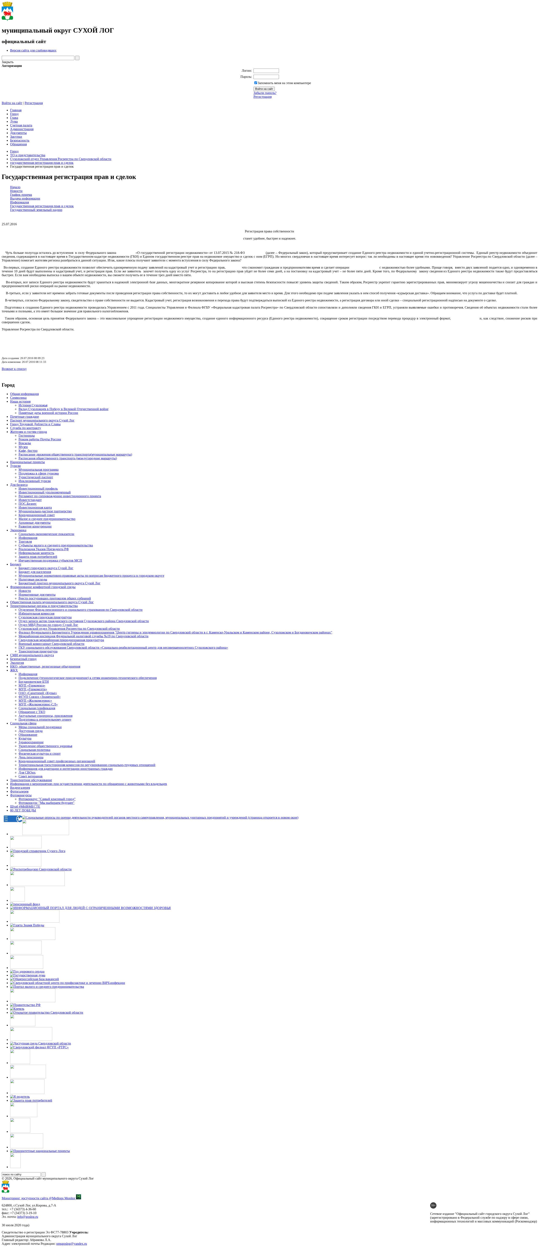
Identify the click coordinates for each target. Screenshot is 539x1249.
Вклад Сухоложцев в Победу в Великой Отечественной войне (63, 409)
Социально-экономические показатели (46, 534)
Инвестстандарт (30, 500)
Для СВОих (27, 772)
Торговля (25, 541)
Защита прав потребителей (38, 556)
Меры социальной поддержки (40, 727)
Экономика (18, 530)
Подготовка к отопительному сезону (45, 719)
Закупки (16, 136)
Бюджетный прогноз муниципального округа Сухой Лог (59, 583)
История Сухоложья (33, 405)
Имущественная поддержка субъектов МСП (50, 560)
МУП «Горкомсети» (33, 689)
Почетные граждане (24, 416)
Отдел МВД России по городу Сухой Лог (48, 625)
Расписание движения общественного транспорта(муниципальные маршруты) (75, 454)
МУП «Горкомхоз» (32, 685)
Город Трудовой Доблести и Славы (35, 424)
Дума (14, 121)
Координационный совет (37, 515)
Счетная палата (21, 125)
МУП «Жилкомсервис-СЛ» (38, 704)
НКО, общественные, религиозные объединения (45, 666)
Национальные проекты (27, 462)
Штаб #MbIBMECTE (25, 806)
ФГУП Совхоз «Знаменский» (40, 697)
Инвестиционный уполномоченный (45, 492)
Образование (28, 734)
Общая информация (24, 394)
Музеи (23, 447)
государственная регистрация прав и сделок (41, 162)
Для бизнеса (19, 485)
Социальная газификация (37, 708)
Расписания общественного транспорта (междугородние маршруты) (68, 458)
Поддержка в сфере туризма (39, 473)
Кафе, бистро (28, 450)
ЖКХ (14, 670)
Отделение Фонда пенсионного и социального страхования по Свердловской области (81, 609)
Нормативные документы (37, 594)
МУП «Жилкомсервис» (35, 700)
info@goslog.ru (27, 1217)
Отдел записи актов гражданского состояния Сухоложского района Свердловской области (84, 621)
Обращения (18, 144)
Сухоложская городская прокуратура (45, 617)
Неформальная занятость (36, 553)
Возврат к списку (14, 369)
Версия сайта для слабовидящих (33, 50)
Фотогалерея (19, 791)
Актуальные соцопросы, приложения (45, 715)
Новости (25, 591)
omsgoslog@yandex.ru (71, 1243)
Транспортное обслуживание (31, 780)
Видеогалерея (20, 787)
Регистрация (262, 96)
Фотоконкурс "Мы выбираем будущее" (47, 803)
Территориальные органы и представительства (44, 606)
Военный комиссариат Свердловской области (51, 644)
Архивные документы (35, 522)
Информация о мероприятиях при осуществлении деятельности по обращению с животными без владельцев (88, 784)
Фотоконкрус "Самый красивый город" (47, 799)
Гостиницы (27, 435)
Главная (15, 110)
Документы (18, 133)
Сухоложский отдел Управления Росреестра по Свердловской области (60, 159)
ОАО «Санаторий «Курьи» (38, 693)
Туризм (15, 466)
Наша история (20, 401)
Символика (18, 397)
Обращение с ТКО (32, 712)
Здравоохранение (31, 742)
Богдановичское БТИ (34, 681)
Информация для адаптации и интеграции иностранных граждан (66, 768)
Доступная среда (31, 731)
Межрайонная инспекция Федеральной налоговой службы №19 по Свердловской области (83, 636)
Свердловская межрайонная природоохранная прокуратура (61, 640)
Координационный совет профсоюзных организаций (57, 761)
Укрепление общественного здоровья (45, 746)
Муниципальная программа (39, 469)
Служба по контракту (25, 428)
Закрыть (7, 62)
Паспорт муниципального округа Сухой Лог (42, 420)
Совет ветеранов (31, 776)
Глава (14, 117)
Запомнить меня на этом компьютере (284, 83)
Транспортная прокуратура (38, 651)
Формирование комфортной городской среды (43, 587)
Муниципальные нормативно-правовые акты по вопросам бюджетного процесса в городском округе (91, 575)
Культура (25, 738)
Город (14, 114)
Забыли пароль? (264, 93)
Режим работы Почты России (40, 439)
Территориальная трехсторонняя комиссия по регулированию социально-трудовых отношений (87, 765)
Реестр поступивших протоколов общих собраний (55, 598)
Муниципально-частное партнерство (45, 511)
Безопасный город (23, 659)
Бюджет (15, 564)
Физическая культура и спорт (40, 753)
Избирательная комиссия (36, 613)
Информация (28, 538)
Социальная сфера (23, 723)
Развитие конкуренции (35, 526)
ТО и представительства (27, 155)
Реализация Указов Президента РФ (44, 549)
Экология (17, 662)
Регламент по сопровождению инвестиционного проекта (60, 496)
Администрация (21, 129)
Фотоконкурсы (21, 795)
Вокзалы (25, 443)
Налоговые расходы (33, 579)
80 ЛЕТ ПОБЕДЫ (23, 810)
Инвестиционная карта (35, 507)
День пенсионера (31, 757)
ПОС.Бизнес (28, 503)
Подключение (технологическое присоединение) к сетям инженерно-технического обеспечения (88, 678)
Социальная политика (34, 750)
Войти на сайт (12, 103)
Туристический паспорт (36, 477)
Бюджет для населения (35, 572)
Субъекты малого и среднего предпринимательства (56, 545)
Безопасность (19, 140)
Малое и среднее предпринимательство (47, 519)
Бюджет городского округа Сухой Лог (46, 568)
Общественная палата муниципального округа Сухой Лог (52, 602)
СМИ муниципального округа (32, 655)
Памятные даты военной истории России (48, 413)
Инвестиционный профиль (38, 488)
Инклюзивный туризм (35, 481)
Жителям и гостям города (28, 432)
